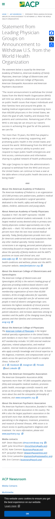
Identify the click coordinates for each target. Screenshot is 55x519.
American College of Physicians (20, 331)
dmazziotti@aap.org (33, 442)
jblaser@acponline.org (35, 452)
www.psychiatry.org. (11, 433)
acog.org (6, 322)
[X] (51, 39)
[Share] (51, 45)
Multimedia (7, 492)
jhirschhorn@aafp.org (36, 446)
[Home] (30, 4)
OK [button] (27, 514)
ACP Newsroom (14, 479)
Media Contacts (9, 485)
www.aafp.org (8, 258)
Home (4, 14)
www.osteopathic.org (25, 397)
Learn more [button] (11, 506)
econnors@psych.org (31, 459)
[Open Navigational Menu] (3, 4)
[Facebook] (51, 33)
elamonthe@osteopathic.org (38, 456)
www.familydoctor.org (30, 265)
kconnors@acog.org (33, 449)
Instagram (27, 364)
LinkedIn (13, 368)
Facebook (14, 364)
